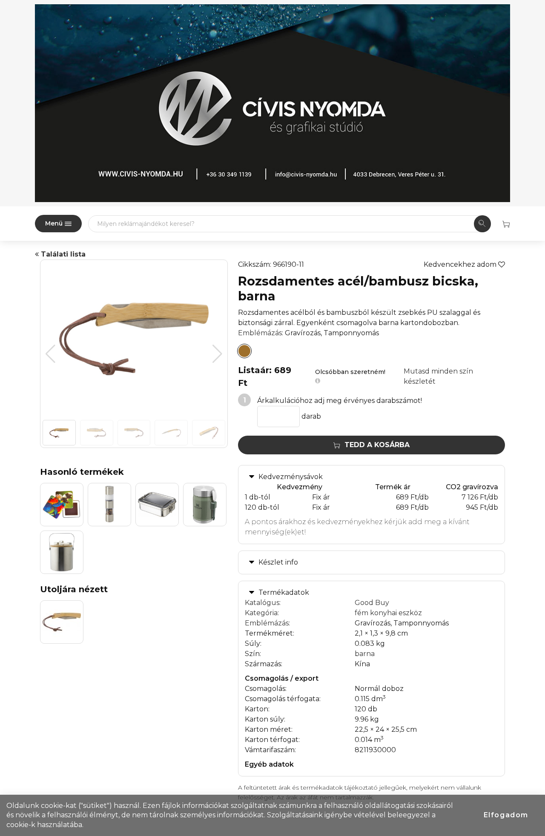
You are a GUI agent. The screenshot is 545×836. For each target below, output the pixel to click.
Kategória (261, 613)
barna (365, 654)
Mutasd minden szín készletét (438, 376)
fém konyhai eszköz (388, 613)
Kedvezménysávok (290, 477)
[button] (217, 354)
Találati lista (62, 254)
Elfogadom (506, 815)
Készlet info (278, 562)
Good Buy (372, 603)
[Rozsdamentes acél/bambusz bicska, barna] (244, 351)
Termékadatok (283, 592)
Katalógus (262, 603)
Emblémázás (260, 333)
